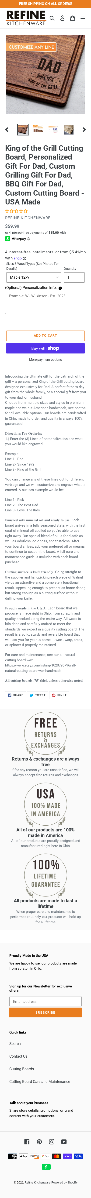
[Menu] (83, 18)
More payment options (45, 359)
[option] (23, 130)
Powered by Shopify (64, 1182)
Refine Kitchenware (37, 1182)
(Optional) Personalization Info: (31, 287)
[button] (16, 211)
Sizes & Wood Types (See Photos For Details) (32, 266)
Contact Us (18, 1056)
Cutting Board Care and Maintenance (39, 1081)
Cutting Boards (21, 1069)
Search (15, 1043)
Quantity (70, 268)
